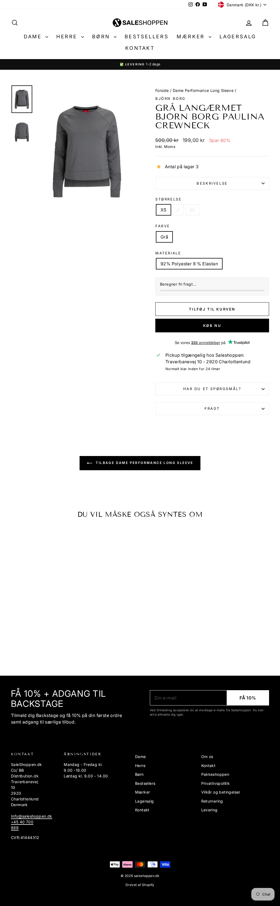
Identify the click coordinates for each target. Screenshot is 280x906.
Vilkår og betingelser (220, 792)
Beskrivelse (212, 183)
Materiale (168, 253)
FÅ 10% (248, 698)
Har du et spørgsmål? (212, 389)
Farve (162, 226)
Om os (207, 756)
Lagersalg (238, 36)
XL (193, 210)
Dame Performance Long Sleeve (203, 90)
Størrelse (168, 199)
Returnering (212, 801)
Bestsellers (147, 36)
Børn (102, 36)
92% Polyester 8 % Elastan (189, 263)
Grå (164, 237)
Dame (34, 36)
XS (164, 210)
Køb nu (212, 325)
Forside (162, 90)
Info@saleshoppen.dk (31, 816)
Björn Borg (170, 98)
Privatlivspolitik (215, 783)
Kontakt (139, 48)
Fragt (212, 408)
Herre (68, 36)
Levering (209, 810)
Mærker (192, 36)
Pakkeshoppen (215, 774)
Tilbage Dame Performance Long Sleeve (143, 463)
